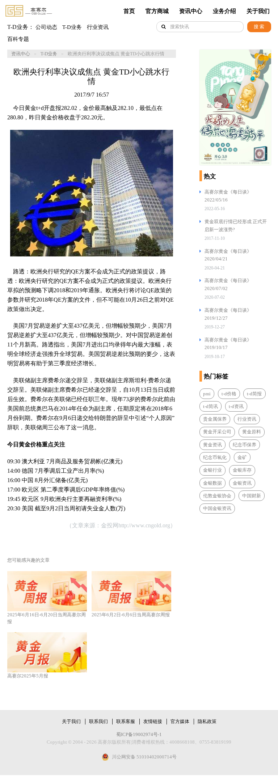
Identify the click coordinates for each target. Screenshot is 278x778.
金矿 (242, 457)
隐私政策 (207, 721)
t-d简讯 (210, 406)
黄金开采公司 (217, 431)
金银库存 (242, 470)
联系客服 (125, 721)
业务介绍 (224, 11)
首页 (129, 11)
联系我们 (98, 721)
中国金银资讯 (217, 508)
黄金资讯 (212, 444)
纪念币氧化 (215, 457)
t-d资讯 (236, 406)
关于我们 (258, 11)
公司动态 (46, 27)
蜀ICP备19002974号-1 (139, 734)
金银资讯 (242, 483)
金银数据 (212, 483)
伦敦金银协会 (217, 495)
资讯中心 (190, 11)
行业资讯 (98, 27)
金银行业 (212, 470)
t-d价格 (229, 393)
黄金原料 (251, 431)
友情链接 (152, 721)
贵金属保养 (215, 419)
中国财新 (251, 495)
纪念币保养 (244, 444)
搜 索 (259, 26)
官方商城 (157, 11)
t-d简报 (254, 393)
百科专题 (18, 39)
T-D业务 (72, 27)
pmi (207, 393)
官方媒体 (179, 721)
